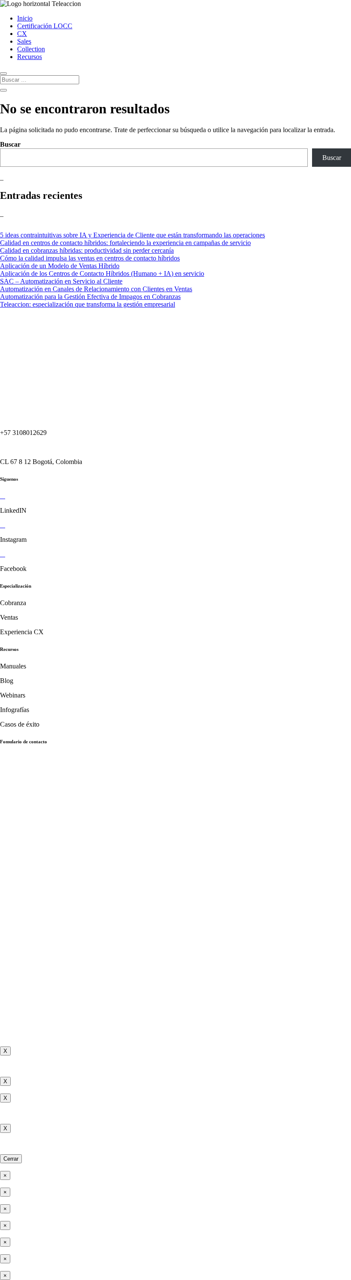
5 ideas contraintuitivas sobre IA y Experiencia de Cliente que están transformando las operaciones (132, 235)
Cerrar (10, 1159)
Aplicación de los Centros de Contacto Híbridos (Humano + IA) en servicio (102, 273)
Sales (24, 41)
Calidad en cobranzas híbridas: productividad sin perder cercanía (87, 250)
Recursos (29, 56)
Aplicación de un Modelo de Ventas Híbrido (59, 265)
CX (22, 33)
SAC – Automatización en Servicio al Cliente (61, 281)
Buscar (10, 144)
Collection (31, 49)
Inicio (25, 18)
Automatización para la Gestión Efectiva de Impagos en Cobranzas (90, 296)
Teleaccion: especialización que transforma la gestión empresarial (87, 304)
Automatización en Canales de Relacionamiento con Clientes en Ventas (96, 289)
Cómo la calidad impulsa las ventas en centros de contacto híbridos (90, 258)
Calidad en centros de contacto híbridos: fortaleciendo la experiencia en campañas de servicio (125, 242)
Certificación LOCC (44, 26)
